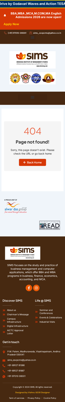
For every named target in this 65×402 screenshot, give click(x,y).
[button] (33, 37)
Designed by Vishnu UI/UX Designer (32, 392)
